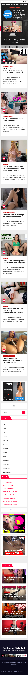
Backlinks (20, 671)
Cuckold (5, 436)
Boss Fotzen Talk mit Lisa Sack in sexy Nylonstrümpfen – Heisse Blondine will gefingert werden (13, 313)
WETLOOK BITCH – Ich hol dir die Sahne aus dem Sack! (13, 613)
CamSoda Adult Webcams (10, 504)
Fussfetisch (11, 212)
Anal (4, 424)
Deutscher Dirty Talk (14, 648)
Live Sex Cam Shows (8, 485)
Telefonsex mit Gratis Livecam (11, 491)
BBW (4, 432)
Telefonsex (18, 668)
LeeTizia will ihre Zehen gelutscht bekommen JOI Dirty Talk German (13, 360)
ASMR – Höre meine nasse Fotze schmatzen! (13, 120)
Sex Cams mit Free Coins (9, 495)
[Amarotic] (14, 545)
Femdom (5, 444)
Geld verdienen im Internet (10, 501)
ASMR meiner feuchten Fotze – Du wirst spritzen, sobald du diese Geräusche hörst (13, 72)
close (26, 2)
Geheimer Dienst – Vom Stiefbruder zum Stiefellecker (13, 596)
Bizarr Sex (3, 671)
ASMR (4, 66)
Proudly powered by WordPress (9, 662)
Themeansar (14, 664)
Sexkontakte (9, 671)
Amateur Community (8, 488)
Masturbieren (10, 66)
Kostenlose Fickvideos (9, 498)
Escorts (24, 668)
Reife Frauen (6, 464)
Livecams (13, 668)
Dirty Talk (5, 164)
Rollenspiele (6, 468)
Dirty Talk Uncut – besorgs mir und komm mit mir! (13, 216)
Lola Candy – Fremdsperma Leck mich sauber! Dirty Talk (14, 262)
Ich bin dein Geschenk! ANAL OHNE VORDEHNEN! (14, 579)
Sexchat (15, 671)
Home (2, 668)
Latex (4, 456)
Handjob (5, 452)
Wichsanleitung (7, 472)
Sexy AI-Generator (7, 482)
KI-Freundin (7, 668)
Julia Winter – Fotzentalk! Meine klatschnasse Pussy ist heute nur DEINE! (13, 169)
